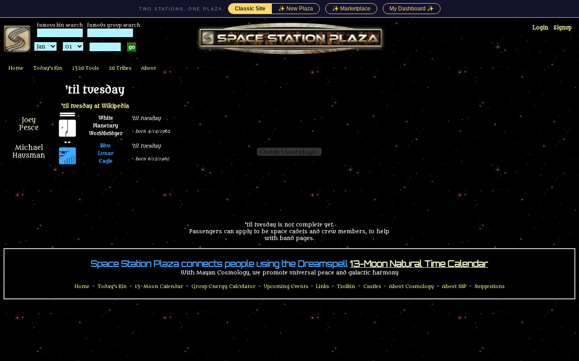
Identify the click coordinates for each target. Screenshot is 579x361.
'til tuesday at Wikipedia (95, 106)
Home (16, 68)
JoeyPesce (28, 124)
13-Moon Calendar (159, 286)
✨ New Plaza (295, 8)
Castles (372, 286)
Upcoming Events (286, 286)
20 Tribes (120, 68)
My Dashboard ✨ (411, 8)
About (148, 68)
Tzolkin (346, 286)
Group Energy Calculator (223, 286)
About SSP (454, 286)
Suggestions (489, 286)
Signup (563, 27)
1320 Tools (85, 68)
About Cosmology (411, 286)
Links (322, 286)
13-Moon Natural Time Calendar (419, 264)
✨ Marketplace (351, 8)
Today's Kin (47, 68)
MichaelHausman (28, 151)
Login (540, 27)
